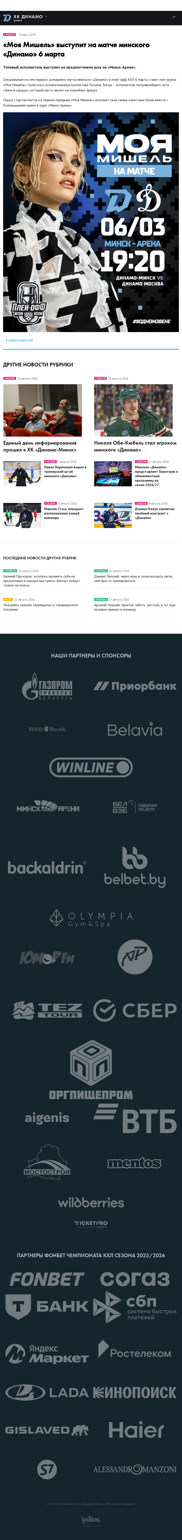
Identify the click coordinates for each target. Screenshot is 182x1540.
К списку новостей (19, 340)
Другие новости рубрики (38, 364)
